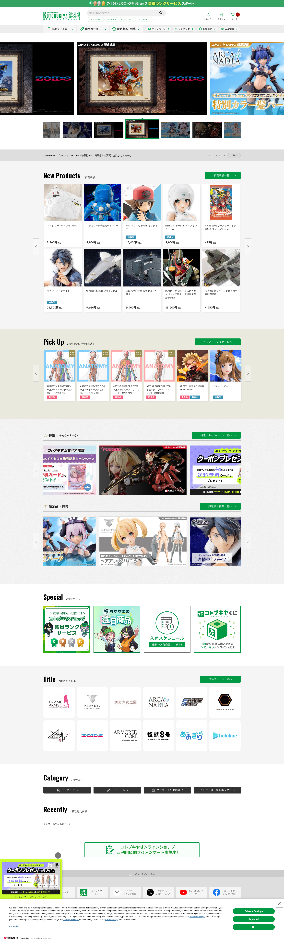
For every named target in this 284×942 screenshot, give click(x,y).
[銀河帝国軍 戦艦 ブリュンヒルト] (102, 267)
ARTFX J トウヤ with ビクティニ (141, 227)
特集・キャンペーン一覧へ (216, 435)
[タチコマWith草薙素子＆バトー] (102, 202)
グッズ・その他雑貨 (168, 790)
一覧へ (234, 155)
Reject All (253, 919)
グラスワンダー (220, 386)
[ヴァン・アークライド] (63, 267)
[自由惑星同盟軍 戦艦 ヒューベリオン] (142, 267)
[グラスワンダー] (225, 366)
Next (216, 78)
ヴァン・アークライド (58, 290)
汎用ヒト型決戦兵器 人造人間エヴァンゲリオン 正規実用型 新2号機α (180, 294)
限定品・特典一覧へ (220, 506)
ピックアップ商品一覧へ (217, 341)
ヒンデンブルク (127, 19)
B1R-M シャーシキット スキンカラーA (181, 227)
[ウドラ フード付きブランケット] (63, 202)
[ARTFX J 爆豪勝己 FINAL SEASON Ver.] (192, 366)
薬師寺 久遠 (111, 19)
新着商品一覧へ (223, 175)
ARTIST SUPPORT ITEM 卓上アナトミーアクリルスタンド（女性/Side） (159, 389)
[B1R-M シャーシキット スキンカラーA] (181, 202)
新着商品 (207, 29)
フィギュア (68, 790)
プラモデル (118, 790)
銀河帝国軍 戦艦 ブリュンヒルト (102, 292)
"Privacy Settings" (197, 917)
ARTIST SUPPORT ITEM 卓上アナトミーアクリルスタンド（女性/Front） (126, 389)
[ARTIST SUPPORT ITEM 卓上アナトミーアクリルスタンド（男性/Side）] (93, 366)
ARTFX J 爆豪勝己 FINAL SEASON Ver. (192, 388)
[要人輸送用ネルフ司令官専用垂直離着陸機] (221, 267)
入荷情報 (229, 29)
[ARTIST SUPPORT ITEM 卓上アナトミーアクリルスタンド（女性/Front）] (126, 366)
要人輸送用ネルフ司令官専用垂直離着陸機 (221, 292)
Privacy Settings (254, 911)
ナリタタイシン (145, 19)
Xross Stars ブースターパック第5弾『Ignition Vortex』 (220, 227)
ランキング (184, 29)
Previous (68, 78)
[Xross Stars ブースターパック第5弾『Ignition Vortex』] (221, 202)
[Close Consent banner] (279, 903)
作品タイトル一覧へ (220, 679)
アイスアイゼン (95, 19)
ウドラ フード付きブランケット (62, 227)
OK (254, 927)
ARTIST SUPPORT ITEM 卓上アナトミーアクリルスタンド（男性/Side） (93, 389)
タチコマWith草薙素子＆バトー (102, 225)
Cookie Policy (111, 919)
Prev (36, 246)
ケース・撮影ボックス (218, 790)
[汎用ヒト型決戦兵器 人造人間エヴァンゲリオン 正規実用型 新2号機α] (181, 267)
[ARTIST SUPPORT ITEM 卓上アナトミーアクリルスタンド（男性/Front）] (59, 366)
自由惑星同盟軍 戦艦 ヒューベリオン (141, 292)
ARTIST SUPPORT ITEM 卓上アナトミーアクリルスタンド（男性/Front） (59, 389)
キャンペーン (159, 29)
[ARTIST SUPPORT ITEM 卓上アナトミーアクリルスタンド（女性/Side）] (159, 366)
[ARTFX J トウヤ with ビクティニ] (142, 202)
